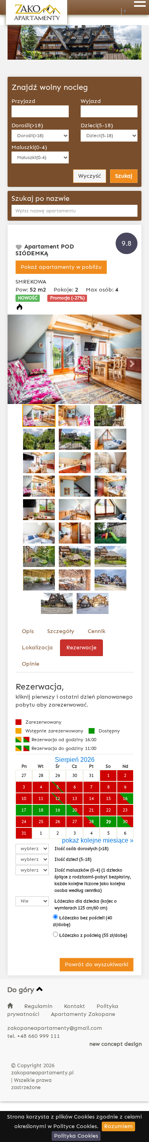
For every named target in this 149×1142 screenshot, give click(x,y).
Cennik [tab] (96, 631)
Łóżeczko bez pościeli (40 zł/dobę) (82, 921)
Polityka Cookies (76, 1135)
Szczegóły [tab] (60, 631)
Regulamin (39, 1006)
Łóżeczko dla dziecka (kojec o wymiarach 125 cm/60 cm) (85, 905)
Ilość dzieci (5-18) (72, 859)
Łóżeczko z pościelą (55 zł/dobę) (92, 935)
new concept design (115, 1044)
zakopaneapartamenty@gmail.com (54, 1028)
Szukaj (123, 176)
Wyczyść (89, 176)
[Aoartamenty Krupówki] (36, 12)
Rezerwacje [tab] (81, 647)
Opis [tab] (28, 631)
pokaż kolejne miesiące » (98, 840)
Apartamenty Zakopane (83, 1014)
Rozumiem (118, 1126)
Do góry (21, 989)
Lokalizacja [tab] (37, 647)
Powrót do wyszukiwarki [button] (96, 964)
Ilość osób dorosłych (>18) (81, 848)
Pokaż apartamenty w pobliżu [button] (61, 267)
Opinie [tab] (30, 663)
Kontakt (75, 1006)
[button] (18, 359)
